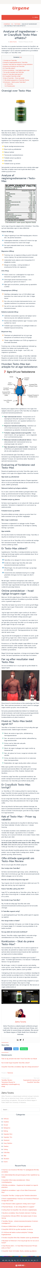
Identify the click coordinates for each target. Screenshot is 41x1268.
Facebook (8, 1049)
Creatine (6, 1146)
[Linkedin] (18, 1040)
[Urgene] (20, 8)
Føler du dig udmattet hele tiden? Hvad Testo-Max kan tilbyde (19, 1059)
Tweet (16, 1049)
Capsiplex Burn (8, 1134)
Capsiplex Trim (8, 1137)
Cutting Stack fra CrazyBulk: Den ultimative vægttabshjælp (19, 1210)
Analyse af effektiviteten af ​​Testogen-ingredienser (16, 1226)
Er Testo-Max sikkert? (9, 68)
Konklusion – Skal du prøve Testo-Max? (14, 82)
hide (20, 57)
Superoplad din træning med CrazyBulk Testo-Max (31, 1080)
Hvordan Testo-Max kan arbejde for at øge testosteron (18, 64)
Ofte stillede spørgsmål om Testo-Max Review (16, 80)
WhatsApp (24, 1049)
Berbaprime (7, 1128)
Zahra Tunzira (7, 1092)
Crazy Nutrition (8, 1143)
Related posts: (9, 86)
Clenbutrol (6, 1140)
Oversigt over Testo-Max (10, 60)
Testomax (10, 1073)
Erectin (6, 1162)
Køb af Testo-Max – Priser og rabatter (13, 78)
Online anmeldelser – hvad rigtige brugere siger (16, 70)
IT (37, 1260)
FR (23, 1260)
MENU (36, 17)
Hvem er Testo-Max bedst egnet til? (13, 74)
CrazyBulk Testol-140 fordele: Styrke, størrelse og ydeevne (19, 1251)
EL (29, 1260)
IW (32, 1260)
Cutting (6, 1149)
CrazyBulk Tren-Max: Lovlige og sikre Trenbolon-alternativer (19, 1195)
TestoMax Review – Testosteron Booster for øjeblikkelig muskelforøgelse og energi (10, 1082)
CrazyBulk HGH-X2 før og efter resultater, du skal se (17, 1229)
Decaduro (6, 1158)
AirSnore (6, 1119)
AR (3, 1260)
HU (35, 1260)
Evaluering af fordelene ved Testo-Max (13, 66)
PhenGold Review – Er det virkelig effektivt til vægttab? (18, 1207)
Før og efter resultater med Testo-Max (13, 72)
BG (6, 1260)
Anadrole (6, 1122)
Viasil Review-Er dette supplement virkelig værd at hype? (18, 1204)
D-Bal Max (7, 1152)
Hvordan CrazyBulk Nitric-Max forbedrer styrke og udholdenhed (20, 1237)
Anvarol (6, 1125)
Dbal (5, 1155)
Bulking (6, 1131)
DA (12, 1260)
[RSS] (20, 2)
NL (15, 1260)
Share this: (8, 84)
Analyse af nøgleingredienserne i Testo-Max (15, 62)
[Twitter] (20, 1040)
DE (26, 1260)
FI (20, 1260)
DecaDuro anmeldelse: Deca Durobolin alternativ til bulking (19, 1213)
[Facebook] (23, 1040)
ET (18, 1260)
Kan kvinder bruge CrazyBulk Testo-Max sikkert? (15, 1063)
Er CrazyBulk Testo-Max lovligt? (12, 76)
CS (9, 1260)
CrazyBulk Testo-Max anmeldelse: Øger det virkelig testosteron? (20, 1067)
